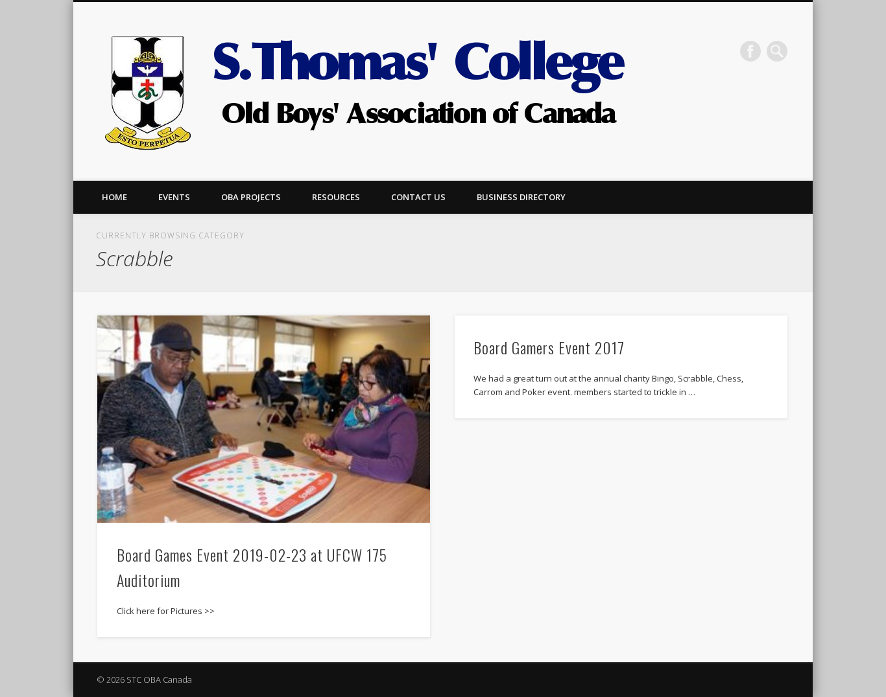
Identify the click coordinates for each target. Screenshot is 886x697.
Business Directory (521, 197)
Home (114, 197)
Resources (336, 197)
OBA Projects (251, 197)
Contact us (418, 197)
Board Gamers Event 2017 (549, 347)
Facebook (750, 51)
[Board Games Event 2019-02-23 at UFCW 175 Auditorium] (263, 419)
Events (174, 197)
